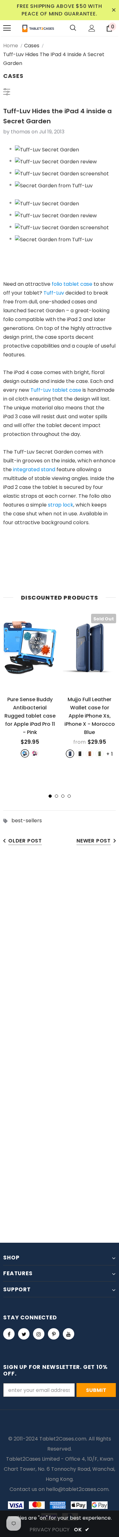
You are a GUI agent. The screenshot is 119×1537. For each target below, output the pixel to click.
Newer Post (93, 840)
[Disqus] (59, 950)
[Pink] (34, 753)
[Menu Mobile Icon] (7, 28)
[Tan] (89, 753)
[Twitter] (24, 1334)
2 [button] (56, 796)
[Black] (79, 753)
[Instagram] (38, 1334)
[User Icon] (92, 28)
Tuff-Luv (53, 292)
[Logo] (38, 28)
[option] (30, 685)
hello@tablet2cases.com (77, 1489)
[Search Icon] (73, 28)
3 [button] (62, 796)
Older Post (25, 840)
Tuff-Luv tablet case (55, 390)
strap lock (60, 504)
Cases (31, 45)
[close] (113, 10)
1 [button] (50, 796)
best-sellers (26, 820)
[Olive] (99, 753)
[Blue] (25, 753)
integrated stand (34, 469)
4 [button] (69, 796)
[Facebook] (9, 1334)
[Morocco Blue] (70, 753)
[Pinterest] (53, 1334)
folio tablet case (72, 284)
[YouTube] (68, 1334)
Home (10, 45)
